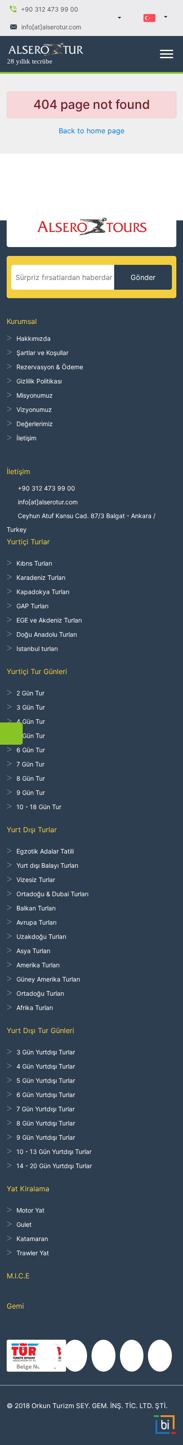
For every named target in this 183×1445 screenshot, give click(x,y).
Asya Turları (33, 950)
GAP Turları (32, 606)
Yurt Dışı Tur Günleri (40, 1030)
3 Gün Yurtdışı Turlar (45, 1052)
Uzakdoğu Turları (41, 936)
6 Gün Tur (30, 750)
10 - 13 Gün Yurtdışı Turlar (54, 1151)
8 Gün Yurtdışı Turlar (45, 1123)
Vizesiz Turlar (35, 879)
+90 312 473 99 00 (46, 488)
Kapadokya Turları (42, 591)
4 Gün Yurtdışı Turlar (45, 1066)
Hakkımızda (33, 338)
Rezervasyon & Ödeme (49, 367)
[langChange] (155, 17)
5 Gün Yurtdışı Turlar (45, 1080)
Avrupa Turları (36, 922)
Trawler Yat (32, 1253)
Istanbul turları (37, 648)
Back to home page (91, 130)
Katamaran (32, 1238)
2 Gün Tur (30, 693)
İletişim (26, 438)
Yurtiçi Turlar (28, 541)
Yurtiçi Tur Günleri (37, 671)
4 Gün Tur (30, 721)
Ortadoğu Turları (40, 993)
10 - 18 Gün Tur (38, 806)
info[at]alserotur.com (48, 502)
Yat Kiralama (28, 1188)
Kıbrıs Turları (34, 563)
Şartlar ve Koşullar (42, 352)
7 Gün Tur (30, 764)
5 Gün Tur (30, 735)
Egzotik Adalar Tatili (45, 851)
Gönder (143, 277)
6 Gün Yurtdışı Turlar (45, 1094)
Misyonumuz (34, 395)
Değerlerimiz (34, 423)
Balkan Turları (36, 908)
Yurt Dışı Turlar (32, 829)
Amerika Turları (38, 965)
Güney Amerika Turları (48, 979)
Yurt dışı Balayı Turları (47, 865)
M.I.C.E (18, 1275)
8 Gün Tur (30, 778)
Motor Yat (30, 1210)
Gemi (15, 1305)
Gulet (24, 1224)
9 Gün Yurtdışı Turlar (45, 1137)
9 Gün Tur (30, 792)
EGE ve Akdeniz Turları (49, 620)
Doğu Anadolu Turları (46, 634)
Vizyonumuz (34, 409)
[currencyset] (114, 18)
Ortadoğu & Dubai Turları (52, 894)
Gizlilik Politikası (39, 381)
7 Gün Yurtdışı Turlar (45, 1109)
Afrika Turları (34, 1007)
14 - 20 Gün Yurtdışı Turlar (54, 1166)
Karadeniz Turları (40, 577)
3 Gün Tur (30, 707)
